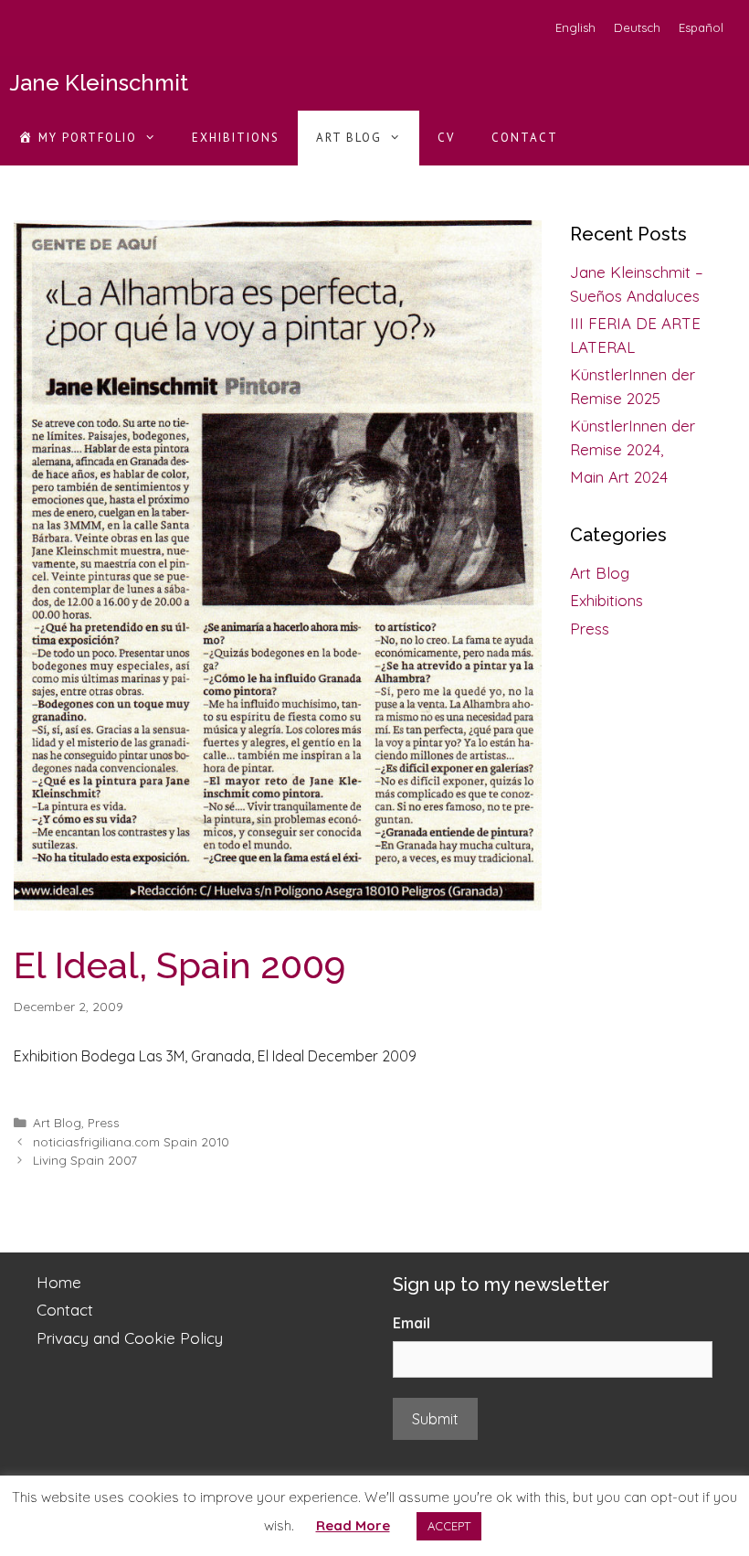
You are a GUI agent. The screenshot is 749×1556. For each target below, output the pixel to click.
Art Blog (349, 137)
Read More (353, 1525)
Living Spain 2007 (85, 1159)
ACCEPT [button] (448, 1526)
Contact (524, 137)
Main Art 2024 (619, 476)
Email (411, 1323)
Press (104, 1122)
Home (59, 1282)
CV (446, 137)
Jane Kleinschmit (98, 82)
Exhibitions (236, 137)
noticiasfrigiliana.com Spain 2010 (131, 1141)
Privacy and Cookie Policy (130, 1338)
